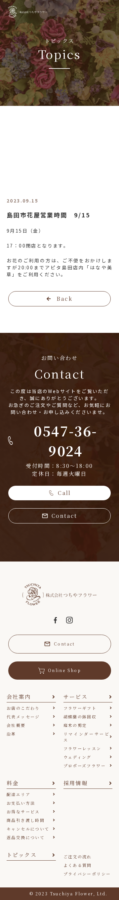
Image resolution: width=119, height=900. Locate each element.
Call (64, 493)
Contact (64, 515)
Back (64, 298)
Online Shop (64, 670)
